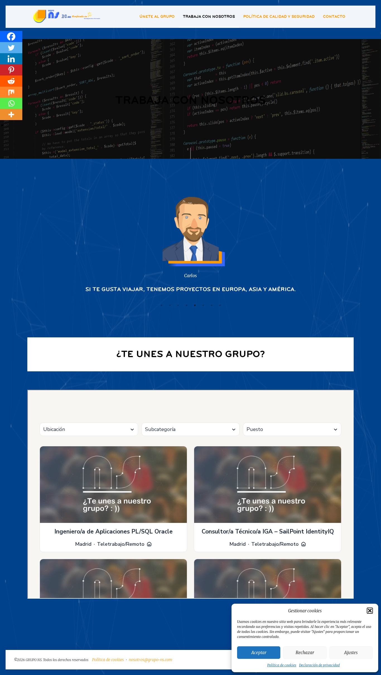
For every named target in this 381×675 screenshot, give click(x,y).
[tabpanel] (190, 241)
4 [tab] (186, 305)
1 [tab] (161, 305)
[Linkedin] (11, 58)
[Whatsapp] (11, 103)
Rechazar (305, 652)
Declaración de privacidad (319, 665)
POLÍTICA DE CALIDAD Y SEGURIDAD (279, 16)
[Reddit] (11, 81)
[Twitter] (11, 47)
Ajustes (351, 652)
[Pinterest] (11, 69)
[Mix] (11, 92)
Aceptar (258, 652)
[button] (370, 610)
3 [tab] (178, 305)
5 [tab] (194, 305)
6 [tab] (203, 305)
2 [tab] (169, 305)
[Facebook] (11, 36)
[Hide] (2, 125)
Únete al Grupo (157, 16)
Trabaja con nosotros (209, 16)
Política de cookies (281, 665)
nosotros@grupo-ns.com (150, 659)
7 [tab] (211, 305)
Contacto (334, 16)
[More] (11, 114)
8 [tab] (220, 305)
